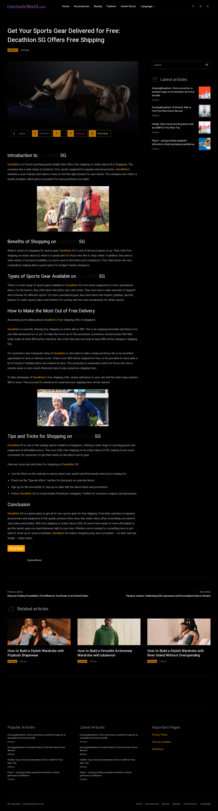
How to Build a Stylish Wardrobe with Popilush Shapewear (35, 653)
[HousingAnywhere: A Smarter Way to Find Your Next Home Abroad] (205, 111)
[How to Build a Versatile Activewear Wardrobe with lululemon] (109, 632)
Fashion (13, 50)
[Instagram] (200, 6)
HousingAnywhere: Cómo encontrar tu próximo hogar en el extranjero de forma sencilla (173, 92)
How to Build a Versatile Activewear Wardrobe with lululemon (104, 653)
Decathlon (49, 155)
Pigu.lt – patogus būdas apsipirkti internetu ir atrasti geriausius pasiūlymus (173, 142)
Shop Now (16, 548)
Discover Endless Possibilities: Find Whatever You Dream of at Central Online (47, 596)
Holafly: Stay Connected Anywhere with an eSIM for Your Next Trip (173, 126)
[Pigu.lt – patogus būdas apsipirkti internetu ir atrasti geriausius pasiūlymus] (205, 144)
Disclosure (157, 749)
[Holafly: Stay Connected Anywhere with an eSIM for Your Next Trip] (205, 127)
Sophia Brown (34, 560)
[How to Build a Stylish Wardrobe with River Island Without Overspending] (179, 632)
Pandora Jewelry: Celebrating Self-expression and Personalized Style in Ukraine (168, 596)
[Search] (207, 65)
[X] (208, 6)
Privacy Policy (160, 734)
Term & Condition (161, 741)
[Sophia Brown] (15, 560)
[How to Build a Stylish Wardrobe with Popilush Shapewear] (39, 632)
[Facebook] (193, 6)
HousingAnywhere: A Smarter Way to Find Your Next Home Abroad (171, 109)
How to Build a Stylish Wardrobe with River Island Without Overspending (175, 653)
